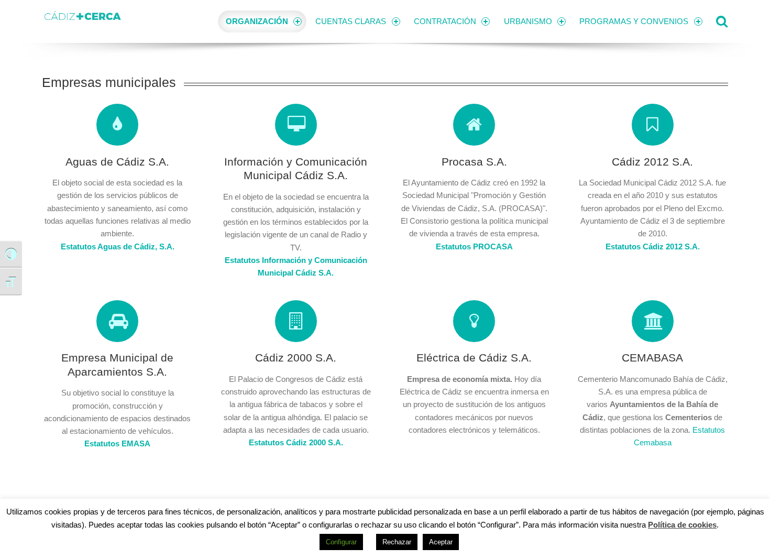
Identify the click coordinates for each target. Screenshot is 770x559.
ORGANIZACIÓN (257, 21)
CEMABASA (652, 358)
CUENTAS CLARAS (350, 21)
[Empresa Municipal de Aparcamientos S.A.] (117, 321)
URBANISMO (528, 21)
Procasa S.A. (474, 162)
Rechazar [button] (396, 542)
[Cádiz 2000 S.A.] (296, 321)
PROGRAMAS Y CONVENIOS (633, 21)
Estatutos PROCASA (474, 246)
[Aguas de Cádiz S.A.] (117, 124)
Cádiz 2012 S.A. (652, 162)
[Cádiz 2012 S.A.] (652, 124)
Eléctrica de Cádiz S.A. (474, 358)
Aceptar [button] (441, 542)
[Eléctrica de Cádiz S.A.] (474, 321)
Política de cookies (682, 524)
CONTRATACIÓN (445, 21)
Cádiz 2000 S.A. (295, 358)
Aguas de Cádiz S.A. (117, 162)
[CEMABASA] (652, 321)
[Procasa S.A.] (474, 124)
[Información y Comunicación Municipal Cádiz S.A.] (296, 124)
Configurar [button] (341, 542)
